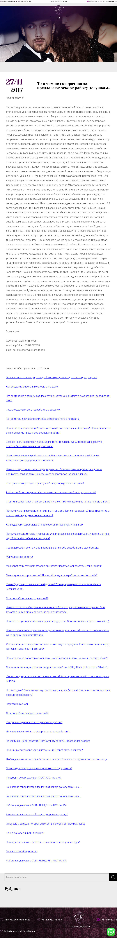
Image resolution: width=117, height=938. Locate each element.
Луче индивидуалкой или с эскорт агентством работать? (38, 731)
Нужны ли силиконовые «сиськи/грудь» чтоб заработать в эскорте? (44, 750)
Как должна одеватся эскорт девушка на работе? (34, 722)
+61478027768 (93, 1)
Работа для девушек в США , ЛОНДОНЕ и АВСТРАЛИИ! (36, 805)
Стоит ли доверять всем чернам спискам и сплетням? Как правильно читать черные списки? (58, 501)
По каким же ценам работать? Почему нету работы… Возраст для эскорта (48, 740)
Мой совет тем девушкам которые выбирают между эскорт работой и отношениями (54, 566)
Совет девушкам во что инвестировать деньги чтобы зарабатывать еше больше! (52, 547)
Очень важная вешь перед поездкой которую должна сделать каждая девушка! (51, 377)
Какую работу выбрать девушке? (25, 833)
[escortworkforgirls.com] (58, 9)
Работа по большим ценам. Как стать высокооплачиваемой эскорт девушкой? (51, 492)
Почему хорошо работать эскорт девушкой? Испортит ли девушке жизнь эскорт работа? (57, 658)
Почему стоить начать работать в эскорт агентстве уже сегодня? (43, 842)
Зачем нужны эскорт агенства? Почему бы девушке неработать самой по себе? (52, 575)
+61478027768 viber (26, 1)
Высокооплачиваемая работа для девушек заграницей (37, 814)
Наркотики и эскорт (17, 704)
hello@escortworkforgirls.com (110, 1)
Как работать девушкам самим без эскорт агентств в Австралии (42, 418)
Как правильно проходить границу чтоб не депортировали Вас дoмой (45, 483)
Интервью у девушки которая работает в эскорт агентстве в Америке (45, 823)
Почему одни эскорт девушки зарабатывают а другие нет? (39, 768)
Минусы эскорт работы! (19, 556)
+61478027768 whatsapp (8, 1)
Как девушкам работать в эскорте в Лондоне (32, 386)
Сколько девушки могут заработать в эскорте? (33, 409)
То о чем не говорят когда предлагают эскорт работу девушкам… (43, 787)
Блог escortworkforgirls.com (21, 851)
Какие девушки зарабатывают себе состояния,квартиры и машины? (44, 524)
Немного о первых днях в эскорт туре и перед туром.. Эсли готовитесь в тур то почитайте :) (57, 621)
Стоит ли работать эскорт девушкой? (27, 598)
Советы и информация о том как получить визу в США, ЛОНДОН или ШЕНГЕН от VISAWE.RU (57, 667)
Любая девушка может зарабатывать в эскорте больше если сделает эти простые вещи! (56, 759)
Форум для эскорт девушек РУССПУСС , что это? (33, 777)
